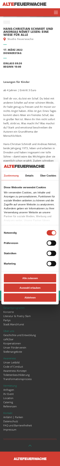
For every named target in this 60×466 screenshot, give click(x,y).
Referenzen (10, 406)
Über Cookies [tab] (48, 175)
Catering (8, 402)
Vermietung (10, 385)
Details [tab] (29, 175)
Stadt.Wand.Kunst (13, 324)
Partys (7, 320)
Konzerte (8, 312)
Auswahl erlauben (30, 287)
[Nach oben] (30, 446)
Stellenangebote (12, 351)
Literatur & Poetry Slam (17, 316)
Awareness (9, 358)
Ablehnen (30, 297)
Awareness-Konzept (14, 370)
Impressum (9, 429)
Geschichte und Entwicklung (19, 335)
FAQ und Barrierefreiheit (17, 425)
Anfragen (8, 389)
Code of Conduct (13, 366)
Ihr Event (8, 394)
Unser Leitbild (11, 362)
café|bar (8, 339)
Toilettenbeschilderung (16, 375)
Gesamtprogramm (14, 307)
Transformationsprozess (17, 379)
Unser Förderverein (14, 347)
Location (8, 398)
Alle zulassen (30, 278)
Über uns (8, 331)
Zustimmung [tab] (11, 175)
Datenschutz (10, 421)
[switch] (51, 243)
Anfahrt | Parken (13, 417)
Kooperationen (12, 343)
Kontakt (7, 413)
